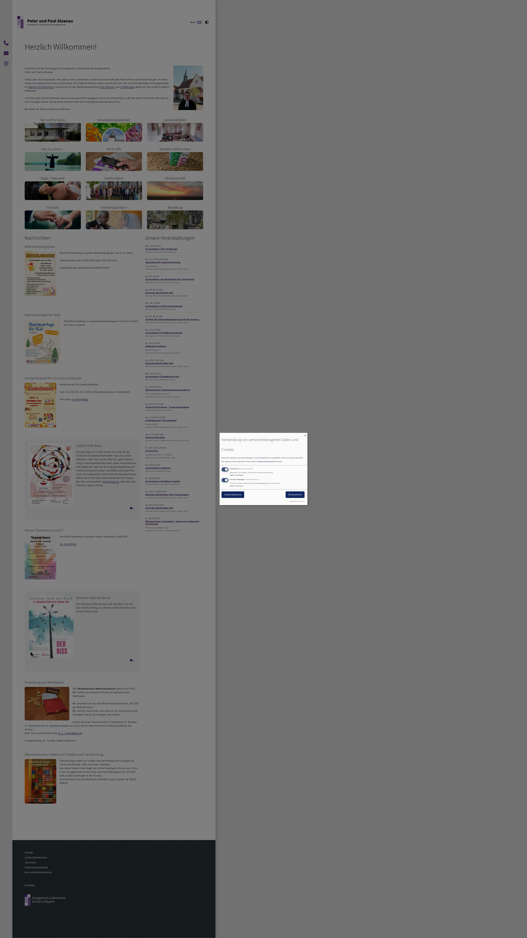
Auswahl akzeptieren (232, 494)
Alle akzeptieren (295, 494)
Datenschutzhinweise (267, 461)
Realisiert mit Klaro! (297, 501)
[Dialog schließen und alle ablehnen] (305, 434)
